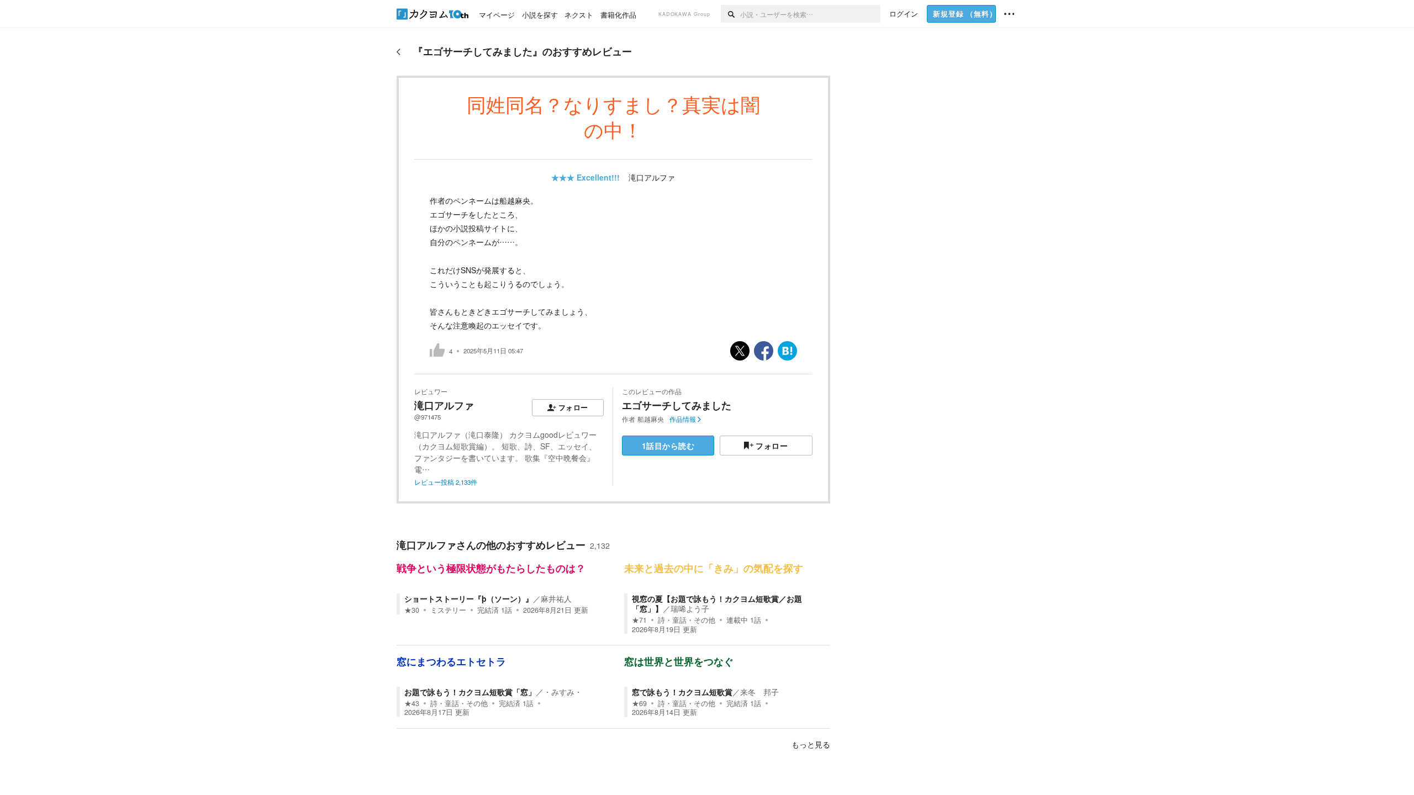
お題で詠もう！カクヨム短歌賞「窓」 (470, 691)
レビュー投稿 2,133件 (445, 482)
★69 (639, 703)
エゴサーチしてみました (676, 405)
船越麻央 (650, 419)
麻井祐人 (556, 598)
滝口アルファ (652, 177)
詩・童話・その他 (686, 620)
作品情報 (682, 419)
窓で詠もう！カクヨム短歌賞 (682, 691)
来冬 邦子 (759, 691)
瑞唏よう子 (690, 608)
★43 (411, 703)
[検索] (730, 14)
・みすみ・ (563, 691)
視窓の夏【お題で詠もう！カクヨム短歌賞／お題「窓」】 (717, 603)
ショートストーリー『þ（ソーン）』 (468, 598)
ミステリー (448, 610)
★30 (411, 610)
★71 (639, 620)
